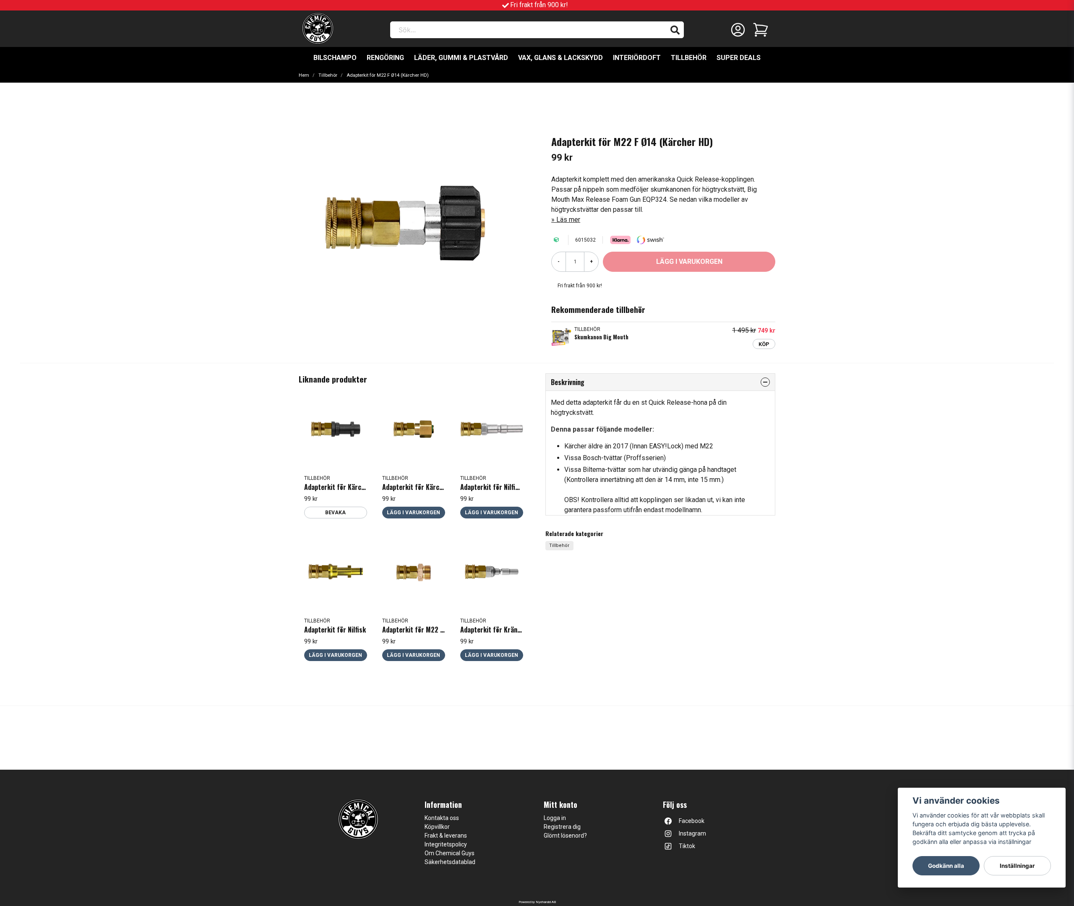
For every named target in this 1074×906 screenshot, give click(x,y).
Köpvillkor (437, 826)
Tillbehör (688, 58)
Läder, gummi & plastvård (461, 58)
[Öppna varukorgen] (760, 29)
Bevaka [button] (335, 512)
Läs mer (568, 220)
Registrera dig (562, 826)
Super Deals (739, 58)
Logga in (555, 818)
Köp (764, 344)
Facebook (691, 820)
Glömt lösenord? (565, 835)
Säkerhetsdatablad (450, 862)
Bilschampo (335, 58)
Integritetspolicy (446, 844)
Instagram (692, 833)
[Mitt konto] (738, 29)
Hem (304, 75)
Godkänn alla (946, 865)
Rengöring (385, 58)
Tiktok (687, 846)
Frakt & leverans (446, 835)
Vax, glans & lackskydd (560, 58)
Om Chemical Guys (449, 853)
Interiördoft (637, 58)
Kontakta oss (442, 818)
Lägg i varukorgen (413, 512)
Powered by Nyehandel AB (537, 902)
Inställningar (1017, 865)
